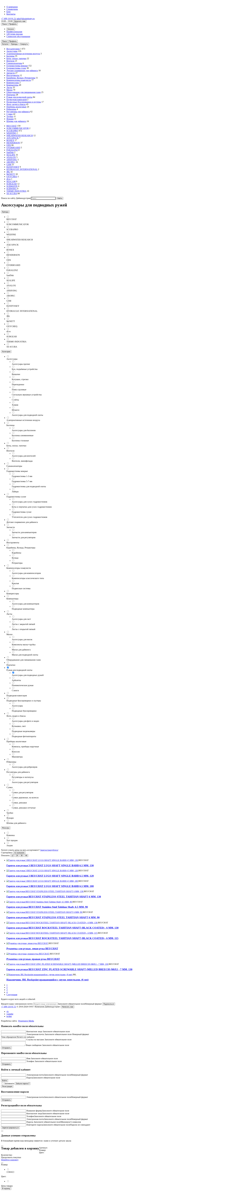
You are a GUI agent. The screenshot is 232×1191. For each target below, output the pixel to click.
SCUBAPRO (12, 131)
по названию (19, 853)
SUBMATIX (12, 186)
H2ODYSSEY (12, 167)
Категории (6, 352)
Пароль (29, 1078)
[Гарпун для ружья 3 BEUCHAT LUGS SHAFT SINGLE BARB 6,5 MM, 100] (42, 881)
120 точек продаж (14, 34)
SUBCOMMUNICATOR (17, 128)
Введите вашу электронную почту (17, 1004)
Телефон (30, 1061)
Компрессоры (12, 82)
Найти (59, 198)
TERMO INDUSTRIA (16, 191)
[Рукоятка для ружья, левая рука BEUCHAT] (27, 943)
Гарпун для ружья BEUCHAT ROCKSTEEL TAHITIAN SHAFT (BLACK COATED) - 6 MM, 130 (62, 927)
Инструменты (13, 75)
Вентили (10, 61)
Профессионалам (14, 31)
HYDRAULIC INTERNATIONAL (21, 169)
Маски (9, 90)
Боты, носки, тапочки (16, 58)
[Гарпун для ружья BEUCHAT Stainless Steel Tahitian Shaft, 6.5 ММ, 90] (39, 902)
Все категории (13, 49)
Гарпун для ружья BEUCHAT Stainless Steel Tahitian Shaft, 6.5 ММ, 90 (47, 907)
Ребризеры (11, 109)
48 (26, 856)
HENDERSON (13, 143)
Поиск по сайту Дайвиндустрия (15, 198)
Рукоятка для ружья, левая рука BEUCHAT (32, 948)
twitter (9, 1016)
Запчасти (10, 73)
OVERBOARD (13, 147)
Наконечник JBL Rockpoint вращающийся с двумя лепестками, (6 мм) (47, 979)
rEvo (8, 179)
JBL (8, 172)
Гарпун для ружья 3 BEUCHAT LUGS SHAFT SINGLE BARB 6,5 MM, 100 (50, 886)
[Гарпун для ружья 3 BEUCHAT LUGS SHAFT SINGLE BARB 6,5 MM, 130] (42, 860)
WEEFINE (11, 133)
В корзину (6, 1189)
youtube (9, 1014)
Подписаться (108, 1004)
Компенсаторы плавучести (18, 80)
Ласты (9, 87)
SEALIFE (10, 155)
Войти (4, 1081)
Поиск (4, 24)
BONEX (10, 140)
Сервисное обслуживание (18, 36)
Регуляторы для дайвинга (18, 111)
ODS (8, 145)
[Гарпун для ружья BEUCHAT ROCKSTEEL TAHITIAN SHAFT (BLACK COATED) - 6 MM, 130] (52, 923)
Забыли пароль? (22, 1084)
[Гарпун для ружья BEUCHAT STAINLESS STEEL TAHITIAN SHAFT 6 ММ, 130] (45, 891)
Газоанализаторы (14, 63)
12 (12, 856)
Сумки (9, 114)
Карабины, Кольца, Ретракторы (20, 78)
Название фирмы (34, 1111)
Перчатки (10, 95)
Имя (28, 1058)
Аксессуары (11, 51)
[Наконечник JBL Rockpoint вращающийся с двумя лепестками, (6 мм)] (39, 974)
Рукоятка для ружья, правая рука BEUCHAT (33, 959)
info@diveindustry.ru (26, 18)
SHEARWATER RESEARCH (19, 135)
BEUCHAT (11, 126)
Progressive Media (26, 1021)
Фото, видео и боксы (16, 104)
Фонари (10, 119)
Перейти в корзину (10, 1160)
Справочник (12, 9)
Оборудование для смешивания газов (23, 92)
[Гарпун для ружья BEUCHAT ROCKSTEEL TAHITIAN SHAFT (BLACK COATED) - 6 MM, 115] (52, 933)
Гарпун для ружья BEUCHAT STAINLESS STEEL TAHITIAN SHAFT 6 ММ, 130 (53, 896)
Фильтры (5, 828)
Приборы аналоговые (16, 107)
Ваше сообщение (34, 1045)
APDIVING (11, 160)
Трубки (9, 116)
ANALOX (11, 157)
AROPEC (10, 162)
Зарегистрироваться (10, 1128)
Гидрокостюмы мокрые (17, 66)
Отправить (6, 1048)
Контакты (10, 14)
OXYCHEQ (11, 176)
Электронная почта (35, 1034)
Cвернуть (24, 44)
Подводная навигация (16, 99)
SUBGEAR (11, 184)
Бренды (14, 44)
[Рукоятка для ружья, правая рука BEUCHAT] (28, 954)
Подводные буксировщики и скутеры (23, 102)
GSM (8, 164)
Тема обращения (8, 1037)
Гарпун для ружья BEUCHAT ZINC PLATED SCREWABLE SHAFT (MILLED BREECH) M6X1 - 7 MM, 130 (69, 969)
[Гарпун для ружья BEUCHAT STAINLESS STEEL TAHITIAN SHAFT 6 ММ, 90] (44, 912)
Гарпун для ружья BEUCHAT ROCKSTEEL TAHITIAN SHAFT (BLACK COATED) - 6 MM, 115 (62, 938)
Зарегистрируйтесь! (49, 850)
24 (17, 856)
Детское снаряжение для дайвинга (22, 70)
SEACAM (11, 181)
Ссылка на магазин (35, 1039)
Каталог (5, 44)
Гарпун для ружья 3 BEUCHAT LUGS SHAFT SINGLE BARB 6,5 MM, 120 (50, 875)
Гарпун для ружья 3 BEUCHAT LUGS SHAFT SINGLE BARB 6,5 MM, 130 (50, 865)
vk (7, 1011)
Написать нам (19, 21)
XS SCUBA (11, 193)
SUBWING (11, 188)
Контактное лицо (34, 1031)
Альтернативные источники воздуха (23, 53)
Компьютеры (12, 85)
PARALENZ (12, 150)
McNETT (10, 174)
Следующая (11, 994)
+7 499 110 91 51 (8, 18)
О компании (12, 7)
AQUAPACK (12, 138)
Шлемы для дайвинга (16, 121)
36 (22, 856)
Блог (8, 11)
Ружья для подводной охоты (19, 97)
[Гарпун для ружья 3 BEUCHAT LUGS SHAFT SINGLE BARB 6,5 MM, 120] (42, 870)
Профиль (13, 24)
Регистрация (7, 1086)
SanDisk (10, 152)
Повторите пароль (34, 1125)
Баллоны (10, 56)
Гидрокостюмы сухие (16, 68)
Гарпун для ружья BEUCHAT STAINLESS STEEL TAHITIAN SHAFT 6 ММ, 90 (53, 917)
